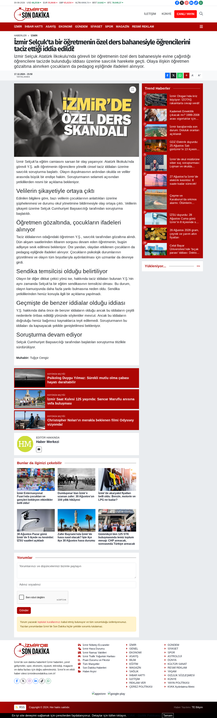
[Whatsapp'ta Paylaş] (180, 75)
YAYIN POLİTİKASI (178, 682)
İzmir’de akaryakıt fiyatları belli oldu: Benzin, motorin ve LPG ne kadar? (117, 496)
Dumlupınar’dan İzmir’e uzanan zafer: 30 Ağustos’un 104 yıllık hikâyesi (76, 496)
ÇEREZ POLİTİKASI (140, 686)
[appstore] (99, 693)
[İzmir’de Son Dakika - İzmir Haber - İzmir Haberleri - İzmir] (32, 14)
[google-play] (116, 693)
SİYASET (96, 26)
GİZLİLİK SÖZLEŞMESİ (181, 675)
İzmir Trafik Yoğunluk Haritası (99, 656)
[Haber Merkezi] (25, 443)
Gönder (24, 610)
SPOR (109, 26)
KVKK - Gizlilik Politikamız (144, 715)
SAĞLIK (134, 671)
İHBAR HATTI (34, 26)
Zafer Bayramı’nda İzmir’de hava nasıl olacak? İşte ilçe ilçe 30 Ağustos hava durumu (76, 537)
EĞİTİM (133, 664)
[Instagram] (29, 681)
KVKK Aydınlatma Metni (181, 686)
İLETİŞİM (150, 13)
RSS (22, 707)
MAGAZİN (122, 26)
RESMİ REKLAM (143, 26)
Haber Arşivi (89, 671)
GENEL (133, 648)
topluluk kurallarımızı (49, 622)
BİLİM (132, 660)
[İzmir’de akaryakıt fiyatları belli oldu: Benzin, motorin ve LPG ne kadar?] (117, 479)
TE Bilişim (197, 707)
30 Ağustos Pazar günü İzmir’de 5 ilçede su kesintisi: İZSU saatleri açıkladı (35, 537)
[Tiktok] (42, 681)
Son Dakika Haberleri (94, 667)
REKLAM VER (137, 682)
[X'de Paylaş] (173, 75)
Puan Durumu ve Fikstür (96, 660)
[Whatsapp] (48, 681)
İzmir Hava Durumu (94, 648)
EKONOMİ (65, 26)
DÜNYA (172, 660)
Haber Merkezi (47, 442)
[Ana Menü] (201, 26)
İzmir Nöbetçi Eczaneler (96, 645)
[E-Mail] (39, 449)
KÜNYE (166, 13)
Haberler (20, 35)
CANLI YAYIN (185, 14)
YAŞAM (172, 671)
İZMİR (18, 26)
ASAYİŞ (51, 26)
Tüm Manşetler (91, 664)
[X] (23, 681)
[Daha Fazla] (186, 75)
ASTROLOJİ (175, 656)
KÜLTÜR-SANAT (177, 664)
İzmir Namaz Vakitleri (94, 652)
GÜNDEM (81, 26)
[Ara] (201, 14)
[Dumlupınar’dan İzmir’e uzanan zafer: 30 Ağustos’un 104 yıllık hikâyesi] (76, 479)
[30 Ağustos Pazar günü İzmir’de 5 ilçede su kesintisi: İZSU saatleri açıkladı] (36, 520)
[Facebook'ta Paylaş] (167, 75)
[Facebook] (17, 681)
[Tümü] (198, 266)
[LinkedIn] (35, 681)
